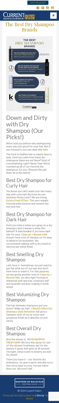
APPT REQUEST (38, 2)
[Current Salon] (19, 15)
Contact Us (28, 395)
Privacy (7, 395)
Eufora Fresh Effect (17, 200)
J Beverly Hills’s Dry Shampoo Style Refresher (29, 310)
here (45, 149)
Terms (16, 395)
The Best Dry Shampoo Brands (29, 27)
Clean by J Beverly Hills (34, 234)
